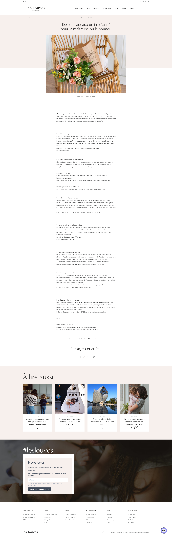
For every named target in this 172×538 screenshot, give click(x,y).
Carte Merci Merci (62, 239)
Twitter (148, 1)
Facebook (140, 1)
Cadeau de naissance (50, 515)
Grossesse (89, 522)
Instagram (143, 1)
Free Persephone (79, 175)
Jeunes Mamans (91, 515)
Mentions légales (122, 532)
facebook (81, 357)
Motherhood (107, 8)
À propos (112, 532)
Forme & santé (69, 520)
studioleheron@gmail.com (89, 148)
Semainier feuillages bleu (65, 237)
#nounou (100, 339)
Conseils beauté (70, 517)
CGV (147, 532)
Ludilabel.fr (88, 287)
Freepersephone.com (63, 178)
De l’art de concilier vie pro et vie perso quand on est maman (77, 329)
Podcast (123, 8)
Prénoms (88, 520)
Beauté (67, 510)
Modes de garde (112, 520)
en (25, 1)
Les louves (30, 532)
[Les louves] (36, 8)
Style (88, 8)
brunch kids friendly (29, 517)
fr (23, 1)
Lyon (24, 520)
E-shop (131, 8)
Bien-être (96, 8)
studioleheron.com (62, 150)
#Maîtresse (90, 339)
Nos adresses (78, 8)
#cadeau (71, 339)
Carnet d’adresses (70, 515)
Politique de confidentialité (137, 532)
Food (108, 522)
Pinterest (145, 1)
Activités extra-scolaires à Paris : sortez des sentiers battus (76, 327)
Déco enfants (48, 517)
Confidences (90, 517)
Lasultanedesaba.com (104, 180)
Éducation (110, 517)
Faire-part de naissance (51, 520)
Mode (45, 522)
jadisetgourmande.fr (99, 312)
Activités (109, 515)
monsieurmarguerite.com (96, 264)
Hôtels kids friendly (29, 515)
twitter (94, 357)
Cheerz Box (60, 212)
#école (80, 339)
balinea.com (100, 189)
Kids (116, 8)
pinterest (87, 357)
